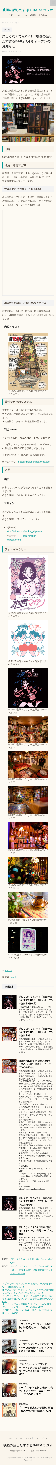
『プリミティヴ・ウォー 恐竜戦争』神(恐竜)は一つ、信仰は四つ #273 (35, 1327)
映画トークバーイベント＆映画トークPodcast (28, 1451)
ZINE (36, 1438)
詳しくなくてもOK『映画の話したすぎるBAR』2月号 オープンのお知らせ (36, 1230)
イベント (8, 971)
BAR (10, 1438)
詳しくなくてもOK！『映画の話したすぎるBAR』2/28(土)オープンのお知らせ (36, 1201)
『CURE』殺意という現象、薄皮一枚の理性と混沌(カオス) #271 (36, 1409)
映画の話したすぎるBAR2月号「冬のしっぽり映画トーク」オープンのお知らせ (36, 1064)
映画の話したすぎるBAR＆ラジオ (28, 10)
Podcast (19, 1438)
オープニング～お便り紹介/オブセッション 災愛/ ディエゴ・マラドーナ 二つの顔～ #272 (36, 1390)
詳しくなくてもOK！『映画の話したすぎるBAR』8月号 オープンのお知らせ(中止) (36, 1000)
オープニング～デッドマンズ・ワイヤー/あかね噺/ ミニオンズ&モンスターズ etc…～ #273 (36, 1347)
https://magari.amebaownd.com (34, 462)
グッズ (44, 1438)
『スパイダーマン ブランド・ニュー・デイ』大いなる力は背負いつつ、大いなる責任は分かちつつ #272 (27, 1298)
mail (13, 977)
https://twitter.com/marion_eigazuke (24, 531)
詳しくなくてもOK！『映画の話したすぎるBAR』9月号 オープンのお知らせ (36, 1032)
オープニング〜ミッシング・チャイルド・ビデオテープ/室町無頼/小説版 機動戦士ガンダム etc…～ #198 (31, 1270)
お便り (28, 1438)
